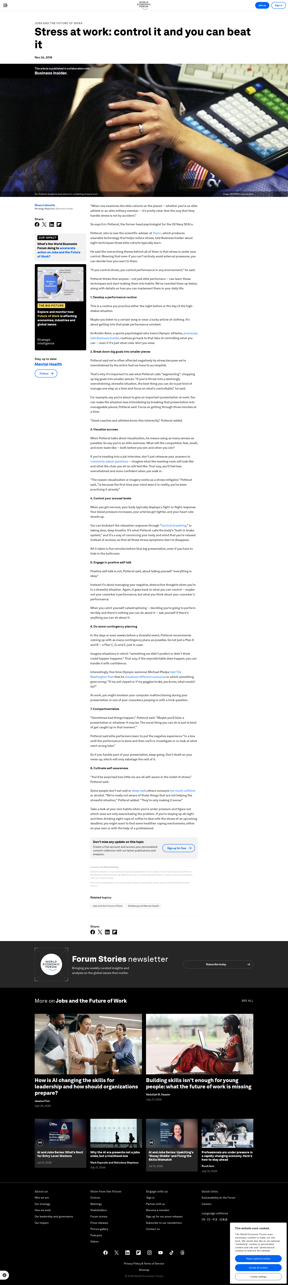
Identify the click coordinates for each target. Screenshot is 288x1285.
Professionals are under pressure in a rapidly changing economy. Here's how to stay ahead (227, 1155)
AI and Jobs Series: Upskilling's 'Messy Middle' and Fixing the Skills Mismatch (171, 1155)
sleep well (139, 790)
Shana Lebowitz (45, 205)
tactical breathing (173, 525)
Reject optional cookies (258, 1258)
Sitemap (144, 1269)
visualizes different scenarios (145, 677)
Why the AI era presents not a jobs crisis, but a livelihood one (115, 1154)
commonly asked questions (109, 461)
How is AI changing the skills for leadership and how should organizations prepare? (86, 1086)
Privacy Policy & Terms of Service (144, 1263)
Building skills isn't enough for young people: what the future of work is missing (198, 1083)
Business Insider (50, 73)
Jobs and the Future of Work (59, 23)
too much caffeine (182, 790)
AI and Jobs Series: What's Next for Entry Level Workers (60, 1154)
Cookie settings (258, 1276)
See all (247, 1000)
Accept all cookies (258, 1267)
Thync (157, 233)
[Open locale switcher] (4, 1275)
